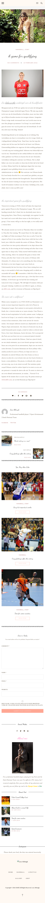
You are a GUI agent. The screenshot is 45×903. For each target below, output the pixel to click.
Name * (4, 672)
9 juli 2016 (16, 799)
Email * (4, 681)
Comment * (6, 646)
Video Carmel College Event (20, 797)
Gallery (18, 878)
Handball (20, 49)
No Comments (13, 63)
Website (5, 689)
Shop (28, 878)
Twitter (13, 423)
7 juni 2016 (16, 820)
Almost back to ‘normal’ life (20, 808)
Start (27, 49)
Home (10, 872)
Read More (22, 512)
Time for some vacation (22, 613)
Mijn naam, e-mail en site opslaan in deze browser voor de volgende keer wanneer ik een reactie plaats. (22, 704)
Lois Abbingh (22, 15)
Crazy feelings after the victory (20, 453)
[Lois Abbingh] (22, 862)
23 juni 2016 (16, 809)
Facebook (5, 423)
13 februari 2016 (30, 63)
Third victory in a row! (22, 441)
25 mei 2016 (16, 830)
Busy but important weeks (23, 507)
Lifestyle (32, 872)
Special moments (17, 829)
